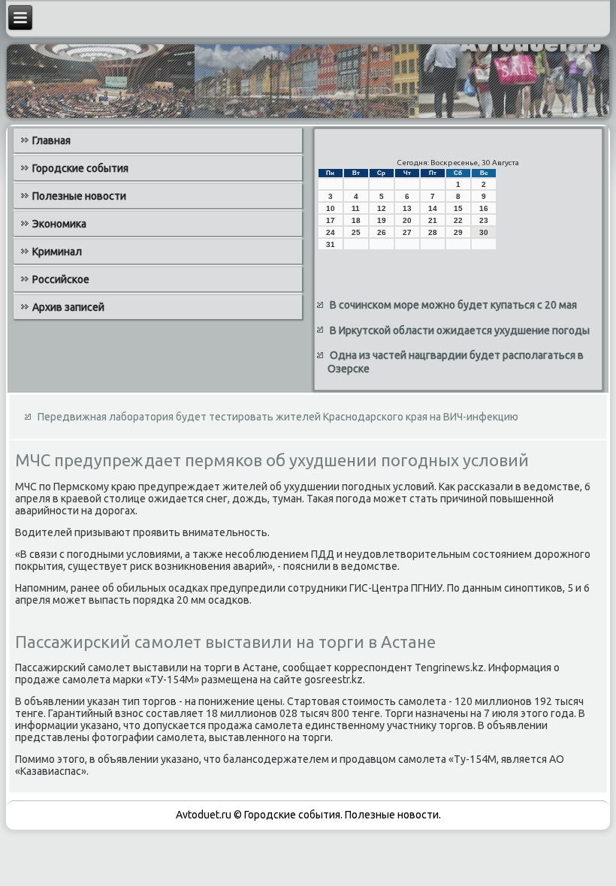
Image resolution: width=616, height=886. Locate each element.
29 (458, 232)
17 (330, 220)
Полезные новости (79, 196)
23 (483, 220)
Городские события (80, 168)
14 (432, 208)
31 (330, 244)
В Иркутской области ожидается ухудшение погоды (460, 330)
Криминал (57, 252)
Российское (60, 279)
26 (381, 232)
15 (458, 208)
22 (458, 220)
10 (330, 208)
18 (356, 220)
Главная (51, 140)
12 (381, 208)
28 (432, 232)
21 (432, 220)
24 (330, 232)
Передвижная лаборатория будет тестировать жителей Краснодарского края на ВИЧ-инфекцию (278, 417)
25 (356, 232)
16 (483, 208)
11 (356, 208)
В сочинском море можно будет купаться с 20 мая (453, 305)
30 (483, 232)
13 (407, 208)
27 (407, 232)
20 (407, 220)
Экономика (59, 224)
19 (381, 220)
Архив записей (68, 307)
